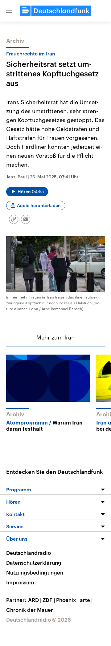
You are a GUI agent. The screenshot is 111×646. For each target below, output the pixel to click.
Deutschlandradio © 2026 (38, 619)
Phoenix (67, 600)
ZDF (49, 600)
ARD (34, 600)
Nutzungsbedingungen (34, 572)
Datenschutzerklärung (33, 562)
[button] (9, 11)
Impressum (20, 582)
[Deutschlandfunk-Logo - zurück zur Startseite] (55, 11)
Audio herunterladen (39, 205)
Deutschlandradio (28, 553)
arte (86, 600)
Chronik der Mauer (29, 610)
